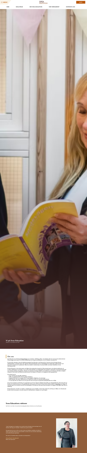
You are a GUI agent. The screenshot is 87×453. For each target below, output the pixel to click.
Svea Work (58, 384)
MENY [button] (5, 2)
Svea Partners (24, 358)
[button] (38, 7)
